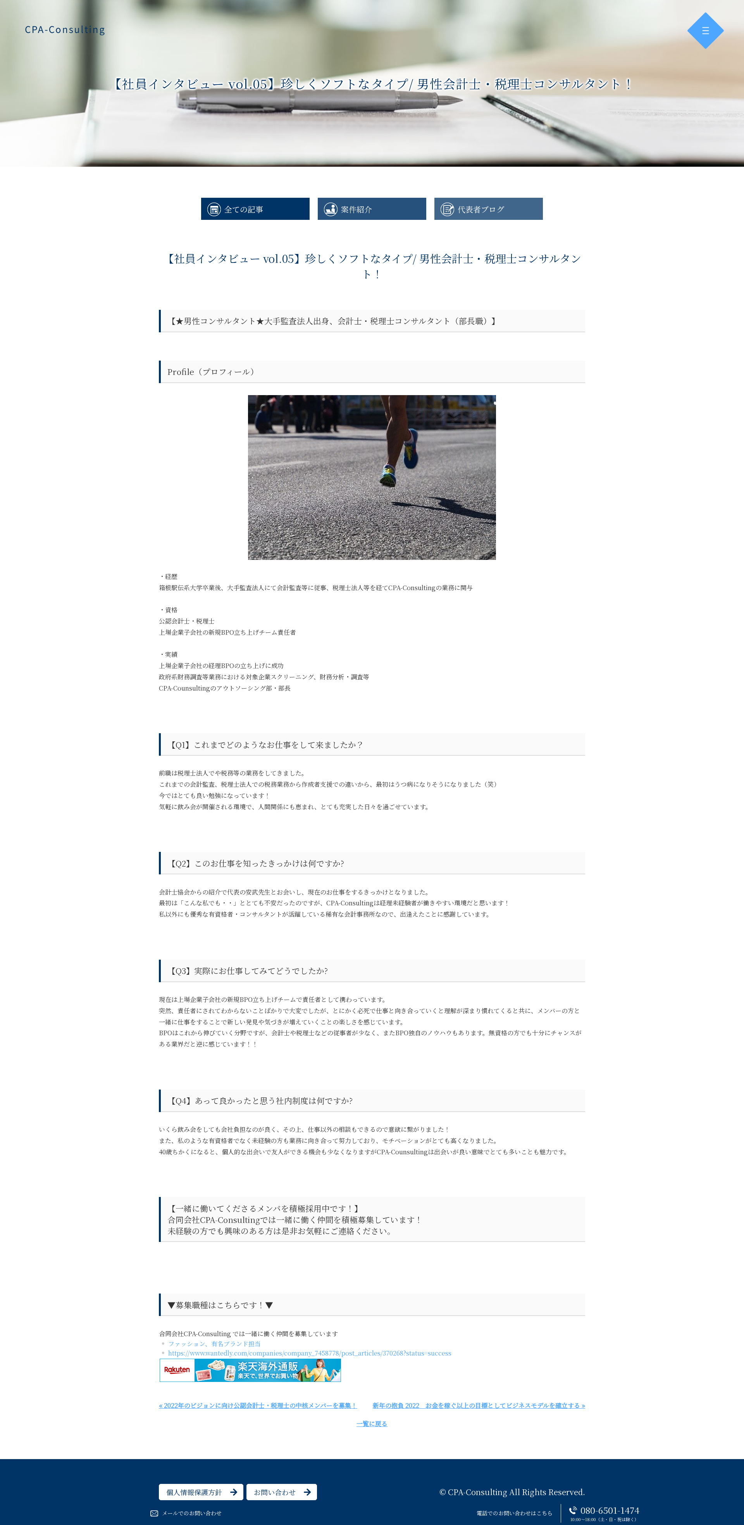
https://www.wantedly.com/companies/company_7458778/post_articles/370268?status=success (309, 1353)
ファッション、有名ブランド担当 (214, 1343)
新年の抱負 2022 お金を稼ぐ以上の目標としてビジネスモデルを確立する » (479, 1405)
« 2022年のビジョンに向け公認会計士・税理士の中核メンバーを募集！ (258, 1405)
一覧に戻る (372, 1423)
